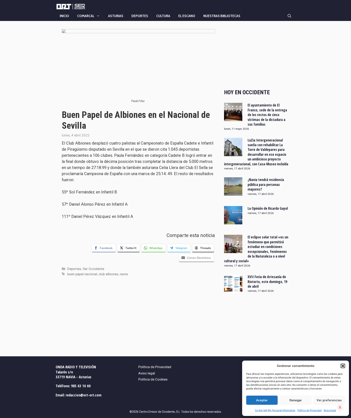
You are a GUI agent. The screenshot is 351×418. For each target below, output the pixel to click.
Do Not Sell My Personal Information (275, 410)
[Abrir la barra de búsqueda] (289, 16)
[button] (343, 366)
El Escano (186, 16)
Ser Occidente (93, 269)
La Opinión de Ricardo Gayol (268, 208)
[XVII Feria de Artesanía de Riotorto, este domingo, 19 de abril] (233, 290)
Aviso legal (330, 410)
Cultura (163, 16)
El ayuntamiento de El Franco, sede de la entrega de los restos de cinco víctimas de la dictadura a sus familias (267, 115)
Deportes (139, 16)
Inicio (64, 16)
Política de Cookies (153, 379)
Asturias (115, 16)
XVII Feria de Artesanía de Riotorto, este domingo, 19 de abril (267, 281)
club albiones (108, 274)
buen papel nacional (82, 274)
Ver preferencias (329, 400)
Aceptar (262, 400)
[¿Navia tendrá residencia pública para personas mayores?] (233, 193)
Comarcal (85, 16)
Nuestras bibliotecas (221, 16)
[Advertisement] (256, 55)
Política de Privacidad (309, 410)
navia (124, 274)
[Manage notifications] (340, 407)
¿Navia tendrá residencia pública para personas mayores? (266, 184)
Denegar (295, 400)
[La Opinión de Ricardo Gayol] (233, 222)
